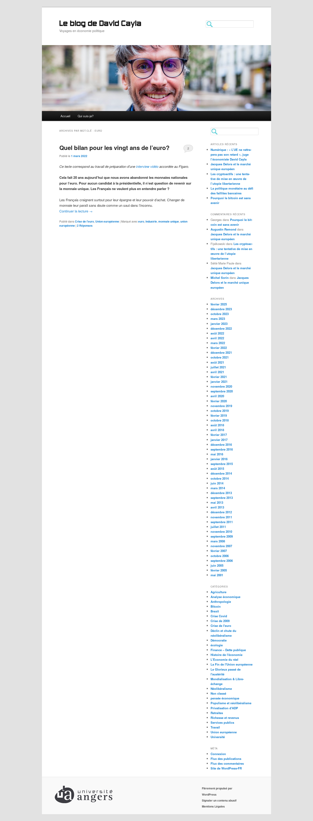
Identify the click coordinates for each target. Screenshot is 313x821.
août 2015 (217, 468)
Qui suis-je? (85, 116)
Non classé (218, 693)
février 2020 (219, 401)
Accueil (65, 116)
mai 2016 (217, 454)
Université (218, 737)
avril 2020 (217, 396)
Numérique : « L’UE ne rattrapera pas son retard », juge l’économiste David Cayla (231, 154)
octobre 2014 (220, 478)
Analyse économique (225, 597)
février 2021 (219, 377)
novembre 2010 (221, 531)
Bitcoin (216, 606)
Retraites (217, 713)
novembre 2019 (221, 406)
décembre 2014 (221, 473)
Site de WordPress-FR (226, 768)
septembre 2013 (222, 497)
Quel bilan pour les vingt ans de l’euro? (114, 147)
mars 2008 (218, 541)
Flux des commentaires (227, 763)
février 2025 (219, 304)
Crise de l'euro (84, 221)
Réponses (85, 225)
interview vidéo (147, 166)
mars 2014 (218, 488)
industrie (151, 221)
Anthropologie (221, 601)
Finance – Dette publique (228, 650)
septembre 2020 (222, 391)
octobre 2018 (220, 420)
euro (141, 221)
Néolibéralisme (221, 688)
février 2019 (219, 415)
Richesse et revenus (225, 717)
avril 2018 (217, 430)
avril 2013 (217, 507)
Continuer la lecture (76, 211)
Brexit (215, 611)
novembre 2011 (221, 517)
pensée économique (225, 698)
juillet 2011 (218, 527)
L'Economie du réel (224, 659)
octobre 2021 (220, 357)
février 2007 (219, 551)
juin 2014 (217, 483)
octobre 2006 (220, 556)
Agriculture (218, 592)
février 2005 (219, 570)
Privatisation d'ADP (224, 708)
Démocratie (219, 640)
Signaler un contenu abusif (219, 800)
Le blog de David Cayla (100, 24)
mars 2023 (218, 318)
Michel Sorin (220, 277)
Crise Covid (219, 616)
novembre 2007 (221, 546)
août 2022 (217, 333)
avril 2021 (217, 372)
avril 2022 (217, 338)
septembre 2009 (222, 536)
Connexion (218, 754)
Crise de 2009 (220, 621)
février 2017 (219, 434)
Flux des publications (226, 758)
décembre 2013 (221, 493)
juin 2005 (217, 565)
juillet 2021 (218, 367)
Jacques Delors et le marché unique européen (230, 282)
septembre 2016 (222, 449)
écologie (217, 645)
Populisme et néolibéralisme (231, 703)
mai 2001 (217, 575)
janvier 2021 (219, 381)
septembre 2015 (222, 464)
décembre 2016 (221, 444)
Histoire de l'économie (226, 654)
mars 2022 (218, 343)
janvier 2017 (219, 440)
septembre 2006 (222, 560)
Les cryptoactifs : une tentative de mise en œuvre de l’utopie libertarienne (230, 179)
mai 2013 (217, 502)
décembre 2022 (221, 328)
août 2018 (217, 425)
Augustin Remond (223, 229)
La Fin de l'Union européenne (232, 664)
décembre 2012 (221, 512)
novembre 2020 (221, 386)
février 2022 (219, 347)
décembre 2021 (221, 352)
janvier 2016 (219, 459)
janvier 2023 (219, 323)
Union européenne (107, 221)
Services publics (222, 722)
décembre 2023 (221, 309)
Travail (215, 727)
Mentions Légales (213, 806)
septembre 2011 (222, 522)
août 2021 (217, 362)
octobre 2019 (220, 410)
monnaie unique (168, 221)
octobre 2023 (220, 314)
